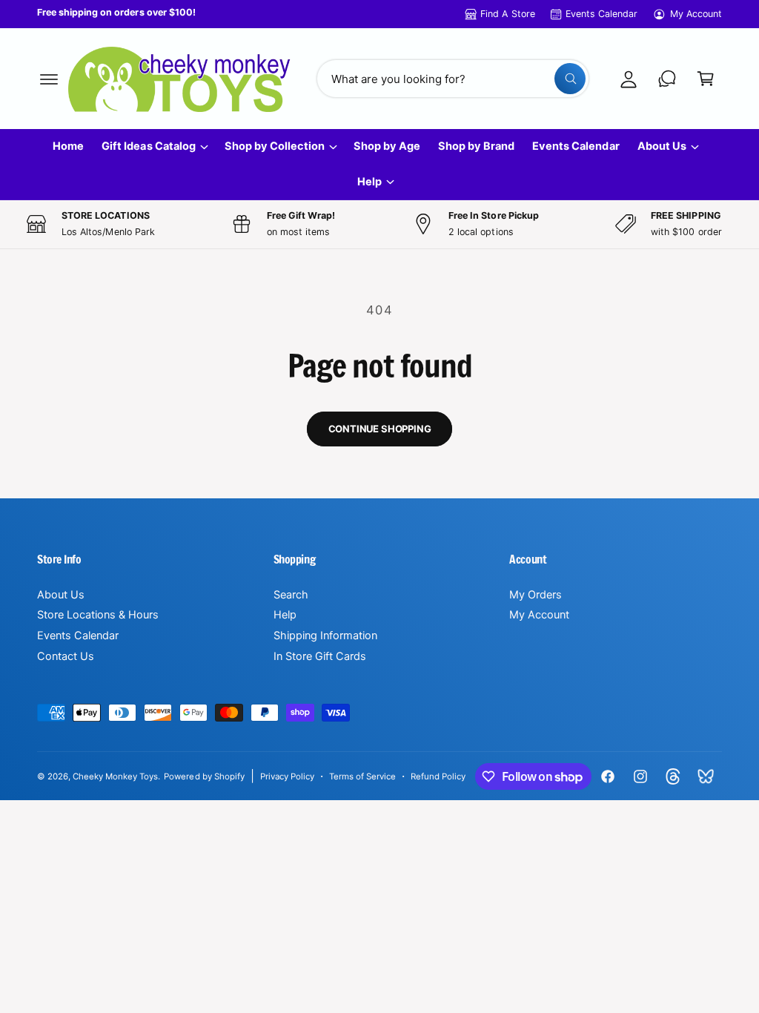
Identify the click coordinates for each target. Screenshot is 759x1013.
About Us (60, 594)
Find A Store (507, 13)
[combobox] (452, 78)
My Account (696, 13)
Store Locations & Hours (98, 614)
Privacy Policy (287, 776)
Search (291, 594)
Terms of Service (362, 776)
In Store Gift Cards (320, 656)
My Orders (535, 594)
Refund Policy (438, 776)
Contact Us (65, 656)
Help (285, 614)
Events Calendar (601, 13)
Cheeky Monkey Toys (115, 776)
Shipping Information (325, 635)
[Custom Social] (705, 776)
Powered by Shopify (204, 776)
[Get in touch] (667, 78)
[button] (49, 78)
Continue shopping (379, 429)
